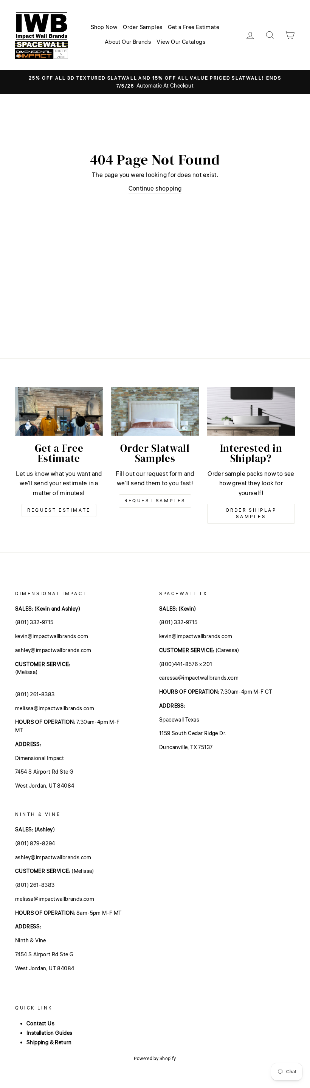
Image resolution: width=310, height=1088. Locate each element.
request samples (155, 501)
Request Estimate (59, 510)
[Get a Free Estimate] (59, 411)
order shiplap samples (251, 513)
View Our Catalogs (181, 42)
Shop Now (104, 27)
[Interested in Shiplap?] (251, 411)
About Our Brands (128, 42)
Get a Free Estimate (193, 27)
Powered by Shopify (155, 1059)
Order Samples (142, 27)
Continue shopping (155, 189)
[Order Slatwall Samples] (155, 411)
